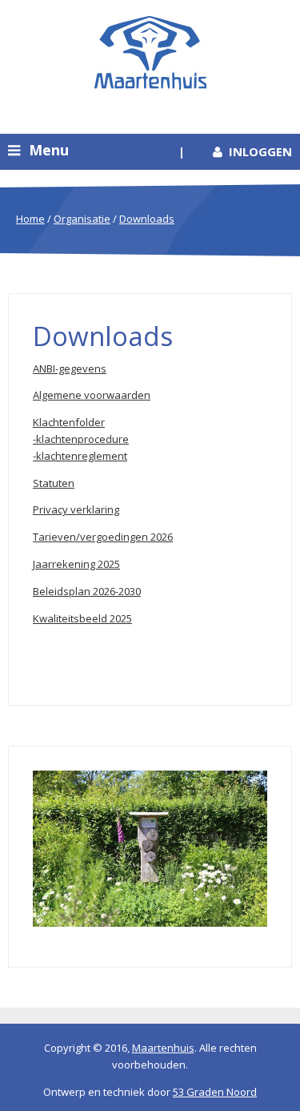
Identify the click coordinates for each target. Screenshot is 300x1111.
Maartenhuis (163, 1048)
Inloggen (260, 151)
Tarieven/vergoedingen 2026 (103, 536)
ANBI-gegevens (69, 368)
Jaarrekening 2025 (76, 564)
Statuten (53, 483)
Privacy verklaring (76, 509)
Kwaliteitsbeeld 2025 (82, 618)
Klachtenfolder (69, 422)
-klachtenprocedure (81, 439)
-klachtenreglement (80, 456)
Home (30, 218)
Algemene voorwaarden (91, 395)
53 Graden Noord (215, 1092)
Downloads (146, 218)
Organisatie (82, 218)
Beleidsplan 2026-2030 (87, 591)
